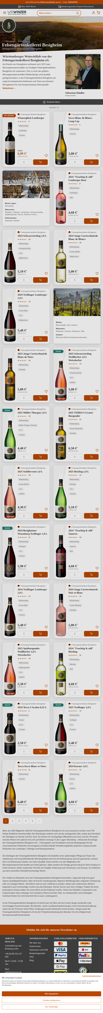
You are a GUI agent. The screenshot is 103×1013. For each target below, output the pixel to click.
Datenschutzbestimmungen (91, 976)
